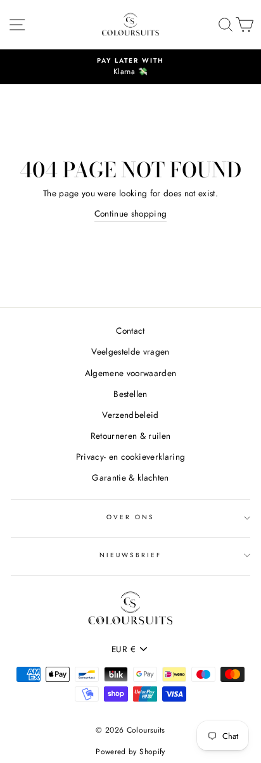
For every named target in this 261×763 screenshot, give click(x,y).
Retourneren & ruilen (131, 435)
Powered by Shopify (130, 751)
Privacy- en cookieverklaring (131, 456)
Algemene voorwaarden (131, 373)
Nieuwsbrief (130, 555)
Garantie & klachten (130, 477)
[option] (130, 67)
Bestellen (130, 394)
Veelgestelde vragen (130, 351)
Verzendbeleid (130, 414)
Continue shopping (130, 213)
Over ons (130, 517)
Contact (130, 330)
